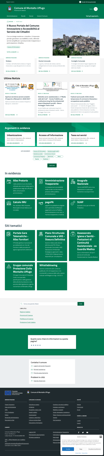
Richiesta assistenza (34, 437)
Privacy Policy (78, 453)
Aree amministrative (10, 407)
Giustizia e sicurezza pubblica (60, 405)
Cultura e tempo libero (35, 420)
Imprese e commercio (58, 407)
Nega (80, 449)
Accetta (68, 449)
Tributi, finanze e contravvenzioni (62, 415)
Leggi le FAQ (32, 432)
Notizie (79, 405)
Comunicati (80, 407)
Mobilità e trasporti (58, 410)
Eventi (79, 423)
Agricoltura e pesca (34, 405)
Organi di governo (9, 405)
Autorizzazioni (32, 415)
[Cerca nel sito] (96, 9)
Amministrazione (12, 16)
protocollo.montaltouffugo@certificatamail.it (17, 443)
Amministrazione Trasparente (61, 432)
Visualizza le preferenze (94, 449)
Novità (23, 16)
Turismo (55, 418)
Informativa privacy (58, 435)
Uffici (6, 410)
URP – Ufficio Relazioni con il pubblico (15, 440)
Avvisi (78, 410)
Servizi (31, 16)
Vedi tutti (52, 165)
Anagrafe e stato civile (35, 410)
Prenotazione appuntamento (36, 435)
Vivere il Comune (42, 16)
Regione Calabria (10, 2)
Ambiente (31, 407)
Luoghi (79, 421)
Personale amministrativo (12, 418)
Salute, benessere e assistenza (61, 412)
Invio (80, 304)
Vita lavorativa (57, 420)
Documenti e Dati (9, 420)
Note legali (56, 437)
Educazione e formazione (35, 423)
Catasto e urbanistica (34, 418)
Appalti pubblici (33, 412)
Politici (6, 415)
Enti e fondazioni (9, 412)
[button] (101, 437)
